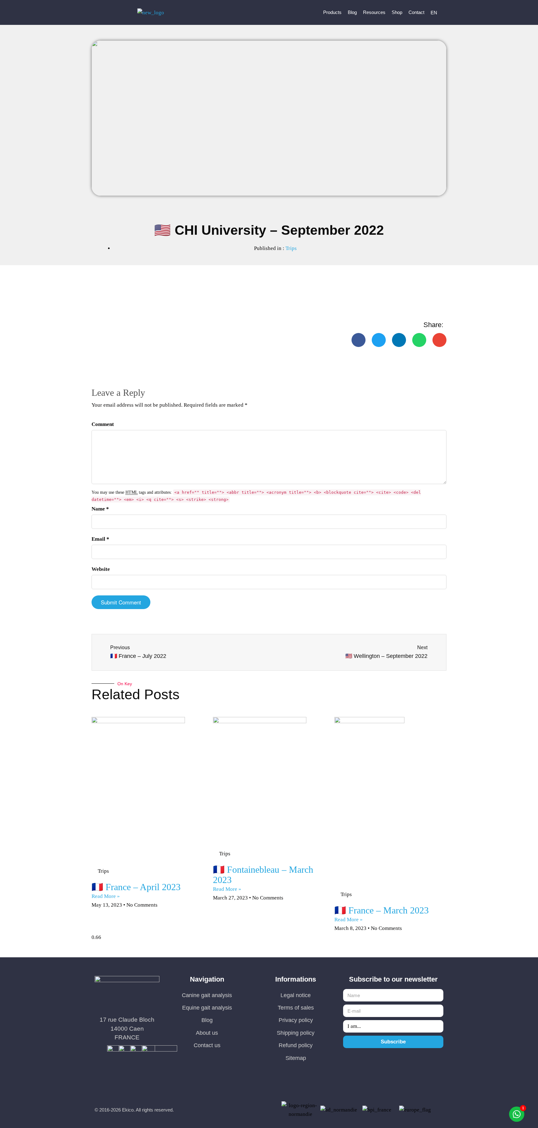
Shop (397, 12)
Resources (374, 12)
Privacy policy (296, 1020)
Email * (100, 539)
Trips (291, 248)
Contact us (207, 1045)
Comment (103, 424)
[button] (359, 340)
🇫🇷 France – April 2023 (136, 887)
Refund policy (296, 1045)
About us (207, 1033)
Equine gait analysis (207, 1008)
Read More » (106, 896)
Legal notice (296, 995)
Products (332, 12)
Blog (352, 12)
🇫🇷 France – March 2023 (381, 910)
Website (101, 569)
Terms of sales (296, 1008)
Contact (416, 12)
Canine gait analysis (207, 995)
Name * (100, 509)
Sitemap (296, 1058)
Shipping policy (295, 1033)
